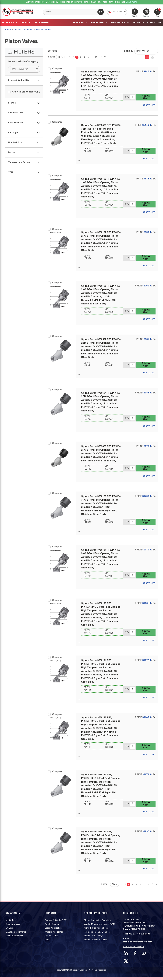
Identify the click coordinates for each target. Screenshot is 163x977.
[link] (69, 56)
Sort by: (129, 51)
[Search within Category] (37, 69)
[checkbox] (9, 92)
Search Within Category (23, 62)
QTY (127, 97)
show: (51, 57)
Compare (57, 69)
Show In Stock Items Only (26, 92)
